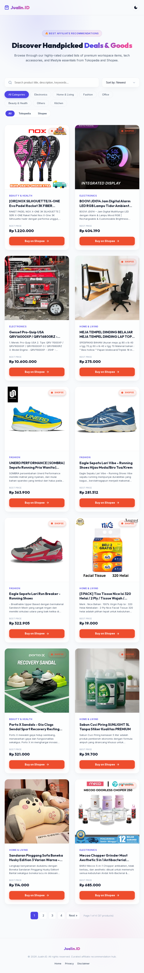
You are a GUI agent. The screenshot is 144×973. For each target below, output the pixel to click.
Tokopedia (25, 113)
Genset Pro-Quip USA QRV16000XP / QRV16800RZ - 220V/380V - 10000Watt (33, 336)
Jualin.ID (72, 948)
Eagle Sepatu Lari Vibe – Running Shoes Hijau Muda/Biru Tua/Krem (106, 465)
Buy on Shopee (35, 241)
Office (105, 94)
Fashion (88, 94)
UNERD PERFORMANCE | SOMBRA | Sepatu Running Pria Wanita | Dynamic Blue (36, 467)
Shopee (42, 113)
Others (41, 103)
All (10, 113)
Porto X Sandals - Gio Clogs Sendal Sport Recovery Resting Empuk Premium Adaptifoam (34, 729)
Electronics (40, 94)
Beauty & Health (18, 103)
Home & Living (65, 94)
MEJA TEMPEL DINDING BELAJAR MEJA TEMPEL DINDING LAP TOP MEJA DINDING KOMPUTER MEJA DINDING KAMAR (106, 339)
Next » (73, 915)
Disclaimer (83, 963)
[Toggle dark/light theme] (136, 7)
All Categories (16, 94)
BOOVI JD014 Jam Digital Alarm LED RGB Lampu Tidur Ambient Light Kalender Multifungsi (105, 205)
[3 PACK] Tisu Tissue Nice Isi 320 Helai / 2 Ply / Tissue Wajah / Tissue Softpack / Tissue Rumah (105, 598)
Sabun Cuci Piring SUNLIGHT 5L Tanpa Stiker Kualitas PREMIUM (105, 726)
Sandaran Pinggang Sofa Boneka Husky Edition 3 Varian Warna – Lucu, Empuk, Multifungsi (36, 860)
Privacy (69, 963)
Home (58, 963)
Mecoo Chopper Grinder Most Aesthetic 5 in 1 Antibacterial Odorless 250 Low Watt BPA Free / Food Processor (107, 862)
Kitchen (58, 103)
